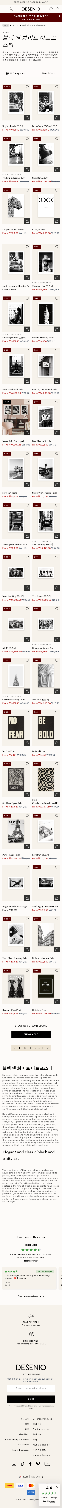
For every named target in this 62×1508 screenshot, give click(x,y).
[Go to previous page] (14, 1048)
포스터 (15, 25)
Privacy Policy (27, 1406)
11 (42, 1047)
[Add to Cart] (27, 117)
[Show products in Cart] (57, 9)
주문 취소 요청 (39, 1450)
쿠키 (35, 1439)
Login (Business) (20, 1450)
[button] (49, 1495)
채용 (27, 1429)
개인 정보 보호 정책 (42, 1444)
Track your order (41, 1429)
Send (31, 1399)
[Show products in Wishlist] (51, 9)
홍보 (27, 1424)
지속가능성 (24, 1434)
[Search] (11, 9)
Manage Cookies (41, 1455)
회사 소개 (24, 1419)
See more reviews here (31, 1296)
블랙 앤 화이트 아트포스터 (34, 25)
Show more (31, 1034)
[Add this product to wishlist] (27, 86)
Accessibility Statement (17, 1439)
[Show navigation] (4, 9)
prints (39, 1101)
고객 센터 (37, 1424)
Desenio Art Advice (42, 1419)
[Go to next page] (48, 1048)
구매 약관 (37, 1434)
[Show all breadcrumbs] (5, 25)
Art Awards (23, 1444)
